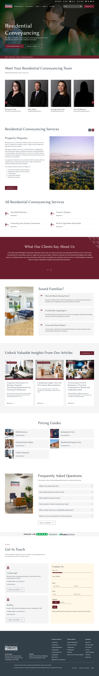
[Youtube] (91, 1)
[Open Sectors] (40, 6)
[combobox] (71, 6)
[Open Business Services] (23, 6)
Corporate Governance (12, 362)
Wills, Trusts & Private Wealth (43, 362)
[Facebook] (86, 1)
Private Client (12, 57)
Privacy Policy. (87, 611)
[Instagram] (93, 1)
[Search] (81, 6)
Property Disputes (63, 212)
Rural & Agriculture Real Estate (68, 223)
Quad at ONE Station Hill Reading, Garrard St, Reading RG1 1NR (24, 608)
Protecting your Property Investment (25, 223)
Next (55, 607)
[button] (93, 102)
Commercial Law (72, 362)
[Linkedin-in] (88, 1)
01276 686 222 (11, 584)
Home (6, 57)
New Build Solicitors (19, 212)
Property (18, 57)
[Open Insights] (47, 6)
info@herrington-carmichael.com (16, 581)
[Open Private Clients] (33, 6)
